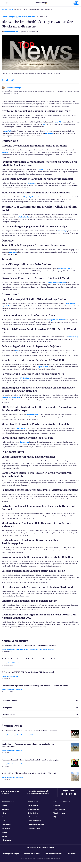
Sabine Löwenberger (11, 32)
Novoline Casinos (33, 809)
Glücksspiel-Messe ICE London (56, 320)
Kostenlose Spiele (34, 828)
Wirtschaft (31, 17)
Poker (23, 649)
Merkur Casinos (33, 813)
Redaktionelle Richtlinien (53, 854)
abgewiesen (13, 252)
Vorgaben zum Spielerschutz (11, 397)
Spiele (27, 649)
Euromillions (24, 442)
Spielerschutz (22, 17)
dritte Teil (7, 131)
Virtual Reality (73, 337)
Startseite (4, 9)
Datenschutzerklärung (32, 854)
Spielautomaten (33, 817)
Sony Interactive (42, 367)
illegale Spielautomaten (32, 197)
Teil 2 (45, 124)
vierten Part (49, 133)
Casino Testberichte (34, 821)
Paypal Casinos (33, 805)
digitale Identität (32, 414)
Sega (16, 350)
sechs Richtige (62, 231)
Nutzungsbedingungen (11, 854)
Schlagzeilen (6, 828)
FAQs (55, 817)
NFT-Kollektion (25, 378)
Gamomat (31, 183)
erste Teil (58, 122)
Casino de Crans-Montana (57, 282)
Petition (40, 169)
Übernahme (21, 428)
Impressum (72, 854)
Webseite (5, 152)
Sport (40, 649)
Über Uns (56, 805)
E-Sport (4, 676)
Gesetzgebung (12, 17)
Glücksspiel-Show (64, 268)
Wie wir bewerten (59, 813)
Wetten (45, 649)
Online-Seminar (24, 217)
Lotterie (18, 649)
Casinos (11, 9)
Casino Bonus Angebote (36, 825)
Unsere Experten (59, 809)
